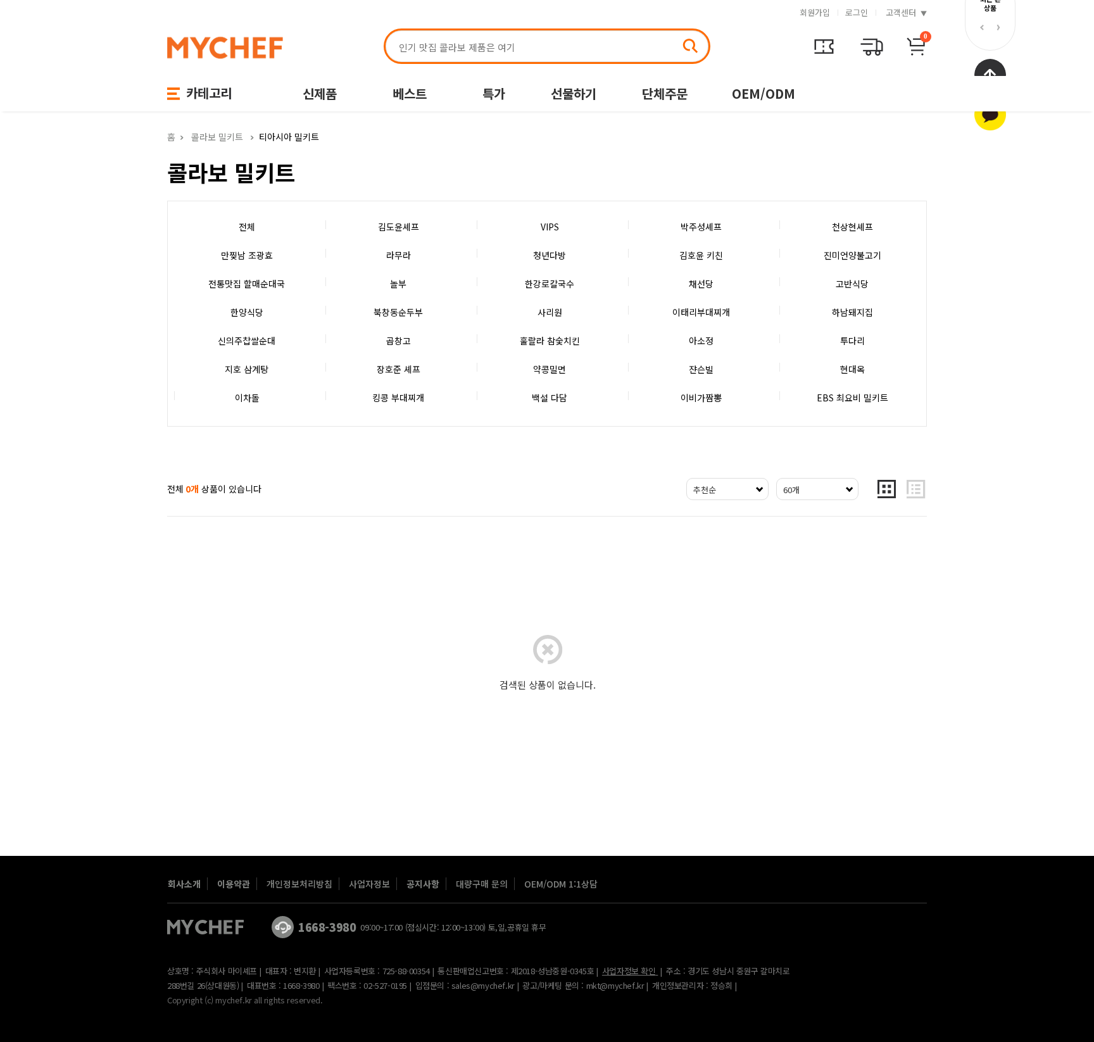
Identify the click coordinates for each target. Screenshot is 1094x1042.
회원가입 (815, 12)
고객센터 (901, 12)
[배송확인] (824, 46)
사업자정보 (369, 883)
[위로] (990, 114)
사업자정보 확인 (629, 971)
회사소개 (184, 883)
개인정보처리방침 (299, 883)
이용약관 (233, 883)
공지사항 (422, 883)
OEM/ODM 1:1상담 (561, 883)
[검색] (690, 46)
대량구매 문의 (482, 883)
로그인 (856, 12)
